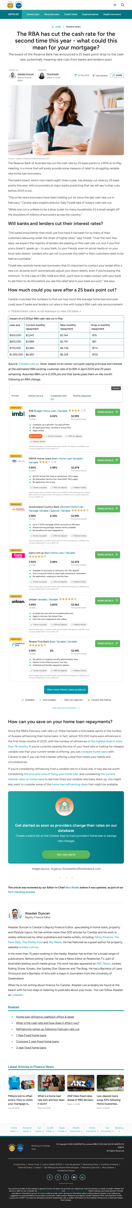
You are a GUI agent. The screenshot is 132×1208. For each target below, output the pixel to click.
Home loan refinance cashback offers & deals (45, 1017)
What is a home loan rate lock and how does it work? (51, 1099)
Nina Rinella (53, 74)
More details (105, 412)
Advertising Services (90, 1167)
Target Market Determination (76, 1191)
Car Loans (38, 1130)
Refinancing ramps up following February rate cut (48, 1029)
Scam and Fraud (25, 1167)
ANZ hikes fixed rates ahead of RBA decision (80, 1097)
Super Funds (61, 1130)
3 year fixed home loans (31, 1047)
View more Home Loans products (66, 689)
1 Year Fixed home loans (31, 1035)
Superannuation (90, 14)
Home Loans (33, 14)
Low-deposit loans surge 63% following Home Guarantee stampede (109, 1100)
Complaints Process (66, 1171)
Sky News (55, 942)
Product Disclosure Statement (49, 1191)
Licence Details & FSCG (52, 1164)
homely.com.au (28, 947)
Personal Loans (51, 14)
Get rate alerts (66, 854)
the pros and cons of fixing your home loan (51, 774)
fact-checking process (21, 891)
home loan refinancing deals (70, 784)
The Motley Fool (32, 942)
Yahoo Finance (103, 937)
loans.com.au (52, 552)
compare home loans (94, 751)
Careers (38, 1167)
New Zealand (108, 1167)
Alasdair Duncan (26, 74)
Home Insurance (91, 1130)
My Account (36, 1146)
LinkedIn (17, 995)
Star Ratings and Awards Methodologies (61, 1167)
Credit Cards (70, 14)
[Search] (123, 5)
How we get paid (72, 1164)
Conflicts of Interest (109, 1164)
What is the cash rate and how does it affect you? (47, 1023)
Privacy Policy (19, 1164)
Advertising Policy (90, 1164)
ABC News (103, 963)
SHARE (119, 75)
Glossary (116, 388)
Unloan (44, 599)
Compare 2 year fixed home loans (37, 1041)
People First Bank (53, 641)
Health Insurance (112, 14)
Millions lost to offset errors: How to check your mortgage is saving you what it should (20, 1100)
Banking (119, 1128)
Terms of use (33, 1164)
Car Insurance (106, 1130)
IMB (48, 410)
